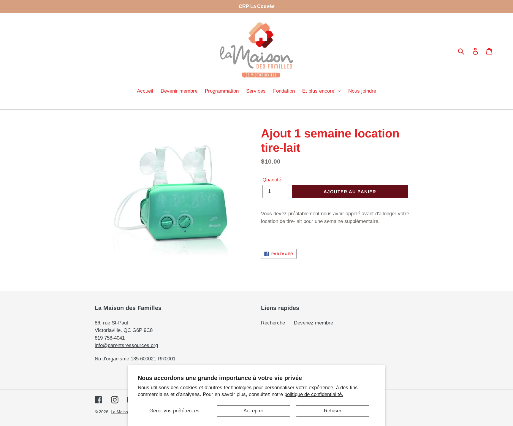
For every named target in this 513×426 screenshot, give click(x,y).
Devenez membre (313, 323)
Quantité (271, 180)
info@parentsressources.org (126, 345)
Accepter (253, 411)
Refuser (332, 411)
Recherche (273, 323)
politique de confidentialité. (313, 394)
